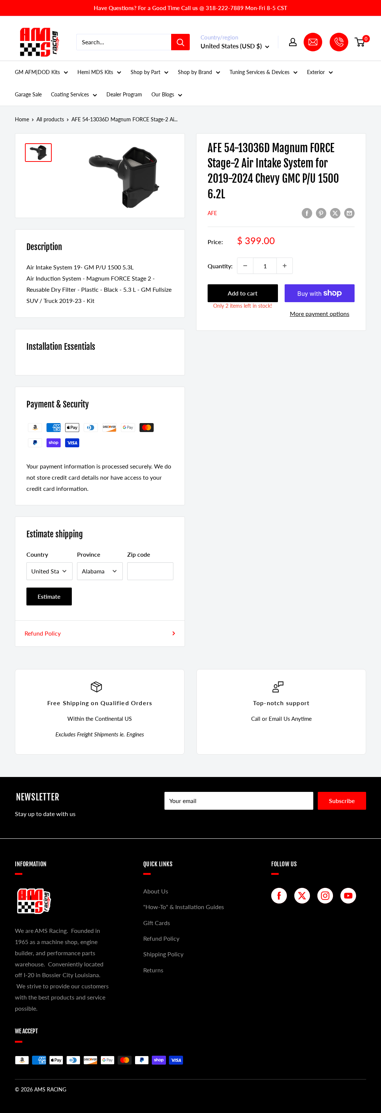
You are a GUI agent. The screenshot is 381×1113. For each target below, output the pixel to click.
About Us (155, 891)
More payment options (319, 313)
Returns (153, 969)
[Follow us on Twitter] (304, 895)
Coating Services (70, 94)
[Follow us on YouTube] (350, 895)
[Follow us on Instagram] (327, 895)
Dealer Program (124, 94)
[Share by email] (349, 212)
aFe (212, 213)
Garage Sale (28, 94)
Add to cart (242, 293)
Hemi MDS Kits (95, 72)
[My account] (293, 42)
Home (22, 119)
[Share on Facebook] (307, 212)
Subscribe (342, 800)
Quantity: (220, 265)
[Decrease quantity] (245, 266)
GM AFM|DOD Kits (37, 72)
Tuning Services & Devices (259, 72)
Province (88, 554)
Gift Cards (156, 922)
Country (37, 554)
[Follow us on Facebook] (281, 895)
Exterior (316, 72)
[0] (360, 42)
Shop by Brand (195, 72)
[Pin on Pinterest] (321, 212)
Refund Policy (43, 633)
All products (50, 119)
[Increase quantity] (284, 266)
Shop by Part (145, 72)
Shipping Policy (163, 953)
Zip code (138, 554)
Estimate (49, 596)
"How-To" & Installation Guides (183, 906)
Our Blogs (162, 94)
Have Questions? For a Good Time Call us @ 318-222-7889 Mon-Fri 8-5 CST (190, 7)
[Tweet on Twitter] (335, 212)
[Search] (180, 42)
